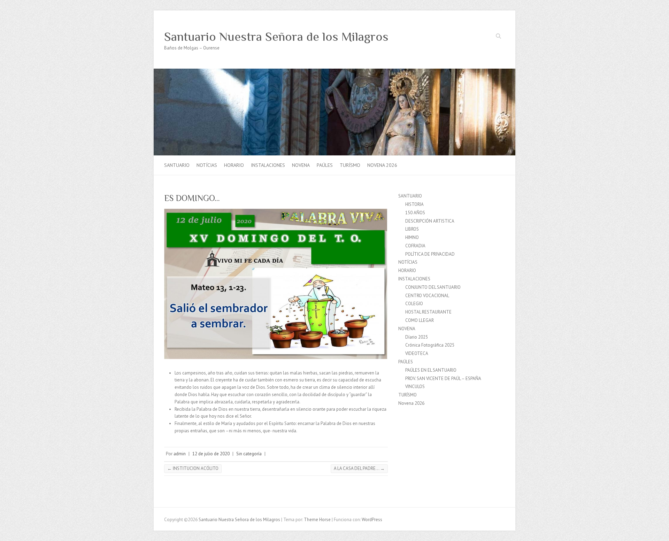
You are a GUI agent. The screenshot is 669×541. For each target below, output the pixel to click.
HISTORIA (414, 204)
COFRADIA (415, 246)
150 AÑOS (415, 213)
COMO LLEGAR (419, 320)
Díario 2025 (416, 337)
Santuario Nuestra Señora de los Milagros (276, 37)
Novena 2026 (382, 165)
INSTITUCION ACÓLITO (192, 468)
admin (180, 454)
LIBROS (412, 229)
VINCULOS (415, 386)
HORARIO (234, 165)
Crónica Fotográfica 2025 (429, 345)
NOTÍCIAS (207, 165)
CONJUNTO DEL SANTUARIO (433, 287)
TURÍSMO (350, 165)
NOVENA (301, 165)
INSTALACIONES (268, 165)
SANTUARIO (177, 165)
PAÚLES (325, 165)
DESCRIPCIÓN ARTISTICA (429, 221)
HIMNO (412, 237)
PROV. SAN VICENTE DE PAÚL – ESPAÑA (443, 378)
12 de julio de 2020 (211, 454)
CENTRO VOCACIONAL (427, 296)
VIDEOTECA (416, 353)
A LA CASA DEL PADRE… (359, 468)
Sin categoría (249, 454)
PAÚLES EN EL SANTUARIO (430, 370)
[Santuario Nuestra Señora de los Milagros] (334, 72)
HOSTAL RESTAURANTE (428, 312)
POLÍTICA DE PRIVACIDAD (430, 254)
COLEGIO (414, 304)
